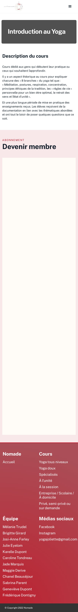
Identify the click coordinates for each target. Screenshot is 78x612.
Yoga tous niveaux (53, 462)
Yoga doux (47, 468)
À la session (48, 487)
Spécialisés (48, 474)
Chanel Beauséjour (18, 576)
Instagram (47, 533)
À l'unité (45, 480)
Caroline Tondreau (17, 558)
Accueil (9, 462)
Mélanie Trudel (15, 527)
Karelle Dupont (15, 552)
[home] (12, 6)
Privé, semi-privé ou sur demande (54, 505)
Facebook (47, 527)
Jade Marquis (13, 564)
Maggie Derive (14, 570)
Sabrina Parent (15, 583)
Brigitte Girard (14, 533)
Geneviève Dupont (17, 589)
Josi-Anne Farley (16, 539)
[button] (70, 6)
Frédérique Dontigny (19, 595)
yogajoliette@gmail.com (58, 539)
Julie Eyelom (13, 545)
